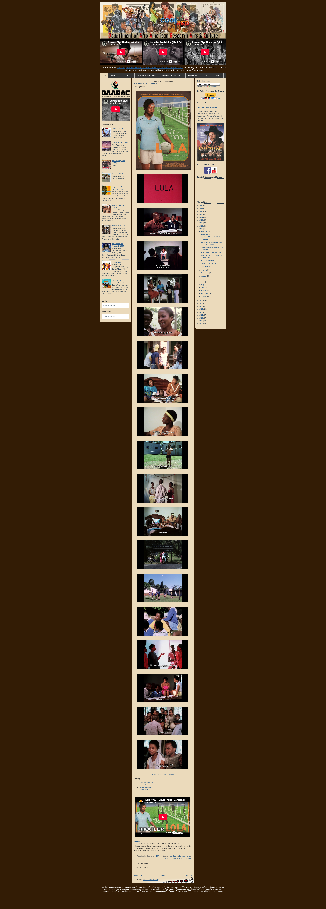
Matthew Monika (144, 790)
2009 (201, 321)
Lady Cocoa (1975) (118, 128)
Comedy (182, 856)
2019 (201, 223)
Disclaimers (217, 75)
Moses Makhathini (145, 792)
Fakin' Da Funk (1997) (119, 280)
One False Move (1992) (120, 142)
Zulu (189, 858)
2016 (201, 300)
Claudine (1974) (117, 174)
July (203, 279)
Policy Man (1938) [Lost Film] (211, 252)
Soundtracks (192, 75)
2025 (201, 205)
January (204, 297)
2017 (201, 229)
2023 (201, 211)
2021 (201, 217)
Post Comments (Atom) (151, 880)
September (205, 273)
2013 (201, 309)
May (203, 285)
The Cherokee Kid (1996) (208, 107)
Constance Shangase (146, 783)
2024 (201, 208)
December (205, 231)
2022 (201, 214)
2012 (201, 312)
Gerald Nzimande (145, 787)
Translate (214, 87)
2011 (201, 315)
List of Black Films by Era (146, 75)
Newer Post (138, 875)
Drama (188, 856)
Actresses (205, 75)
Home (163, 875)
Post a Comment (142, 867)
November (205, 234)
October (204, 270)
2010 (201, 318)
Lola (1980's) (140, 86)
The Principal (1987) (119, 226)
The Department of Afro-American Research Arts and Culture (150, 67)
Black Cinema (173, 856)
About (113, 75)
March (203, 291)
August (204, 276)
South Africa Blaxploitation (173, 858)
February (204, 294)
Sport (185, 858)
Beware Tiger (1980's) (208, 263)
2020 (201, 220)
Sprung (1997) (117, 262)
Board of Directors (125, 75)
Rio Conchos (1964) (208, 260)
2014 (201, 306)
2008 (201, 324)
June (203, 282)
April (203, 288)
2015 (201, 303)
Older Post (188, 875)
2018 (201, 226)
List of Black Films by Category (171, 75)
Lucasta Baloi (143, 785)
